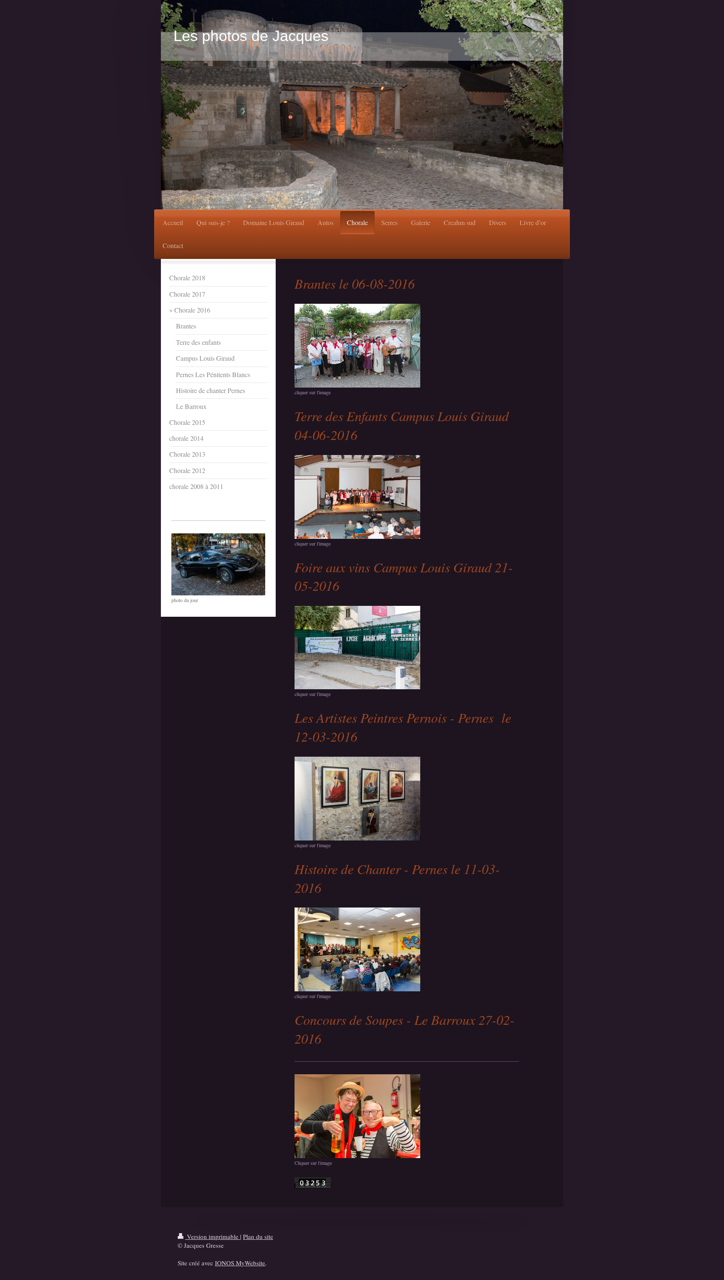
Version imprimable (212, 1236)
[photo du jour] (218, 564)
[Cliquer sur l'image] (357, 1116)
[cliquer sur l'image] (357, 346)
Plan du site (258, 1236)
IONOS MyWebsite (240, 1263)
